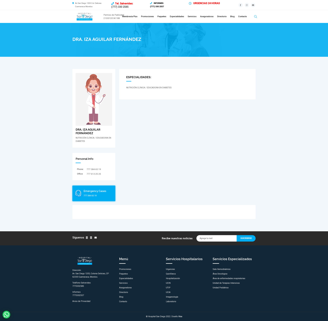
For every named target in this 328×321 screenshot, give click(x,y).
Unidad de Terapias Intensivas (226, 283)
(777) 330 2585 (120, 6)
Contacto (242, 16)
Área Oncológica (220, 274)
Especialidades (177, 16)
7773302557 (78, 295)
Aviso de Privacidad (81, 301)
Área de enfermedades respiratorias (229, 278)
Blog (232, 16)
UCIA (168, 292)
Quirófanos (171, 274)
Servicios (192, 16)
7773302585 (78, 286)
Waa (180, 316)
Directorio (222, 16)
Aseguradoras (207, 16)
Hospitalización (173, 278)
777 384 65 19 (94, 169)
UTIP (168, 287)
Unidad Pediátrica (220, 287)
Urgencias (170, 269)
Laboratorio (171, 301)
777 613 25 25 (94, 174)
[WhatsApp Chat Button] (6, 314)
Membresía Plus (129, 16)
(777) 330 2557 (157, 6)
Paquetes (161, 16)
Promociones (147, 16)
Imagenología (172, 297)
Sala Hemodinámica (221, 269)
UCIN (168, 283)
